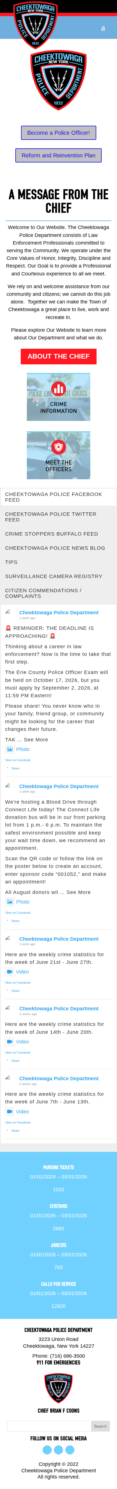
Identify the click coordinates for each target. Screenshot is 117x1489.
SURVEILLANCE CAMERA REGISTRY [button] (54, 576)
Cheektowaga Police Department (59, 612)
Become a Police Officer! (58, 133)
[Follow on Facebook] (47, 1449)
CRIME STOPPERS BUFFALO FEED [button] (51, 534)
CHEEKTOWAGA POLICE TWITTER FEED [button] (51, 517)
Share (15, 768)
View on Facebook (18, 760)
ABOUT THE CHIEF (59, 356)
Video (22, 972)
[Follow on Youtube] (69, 1449)
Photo (23, 749)
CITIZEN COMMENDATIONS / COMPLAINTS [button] (43, 593)
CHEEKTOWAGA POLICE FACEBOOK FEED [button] (53, 497)
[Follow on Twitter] (58, 1449)
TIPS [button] (11, 562)
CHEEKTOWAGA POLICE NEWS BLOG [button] (55, 548)
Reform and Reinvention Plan (58, 155)
